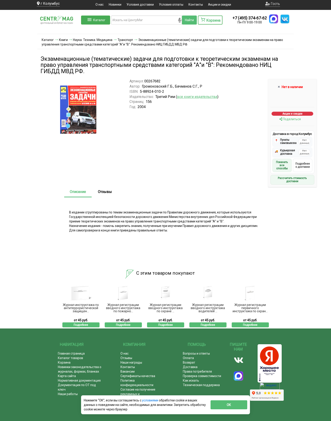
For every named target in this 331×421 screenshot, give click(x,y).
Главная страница (71, 353)
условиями (150, 400)
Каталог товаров (70, 358)
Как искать (191, 380)
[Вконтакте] (238, 360)
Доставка (190, 367)
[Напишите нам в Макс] (273, 18)
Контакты (195, 4)
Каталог (99, 20)
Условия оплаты (171, 4)
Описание (78, 192)
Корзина (64, 362)
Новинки (115, 4)
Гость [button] (275, 4)
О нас (99, 4)
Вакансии (127, 371)
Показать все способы (282, 165)
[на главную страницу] (58, 29)
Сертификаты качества (137, 376)
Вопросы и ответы (196, 353)
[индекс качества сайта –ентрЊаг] (270, 387)
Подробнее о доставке (302, 165)
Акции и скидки (219, 4)
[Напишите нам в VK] (284, 18)
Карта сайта (67, 376)
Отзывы (105, 192)
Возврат (189, 362)
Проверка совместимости (202, 376)
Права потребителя (197, 371)
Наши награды (131, 362)
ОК (229, 405)
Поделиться (291, 119)
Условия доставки (140, 4)
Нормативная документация (79, 380)
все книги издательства (197, 97)
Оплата (188, 358)
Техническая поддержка (201, 385)
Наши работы (68, 394)
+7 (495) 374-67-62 (250, 18)
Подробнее (81, 324)
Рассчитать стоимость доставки (292, 180)
